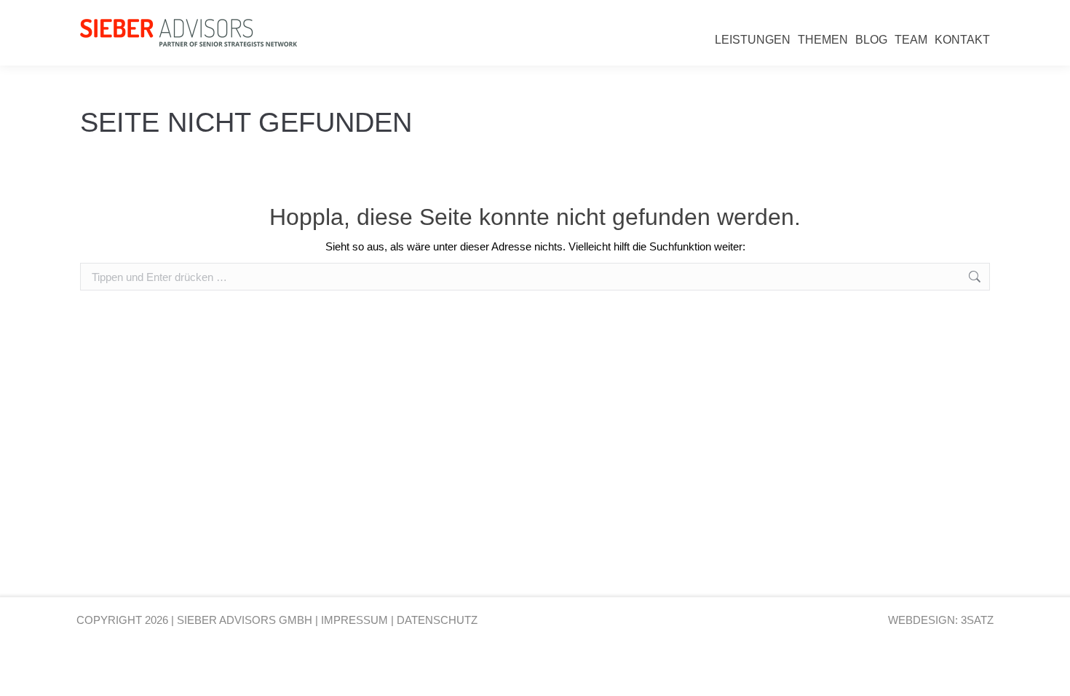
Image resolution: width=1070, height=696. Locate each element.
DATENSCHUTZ (437, 620)
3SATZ (977, 620)
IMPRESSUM (354, 620)
